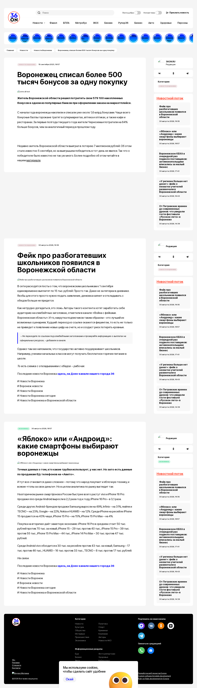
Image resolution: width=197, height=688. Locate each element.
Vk (151, 625)
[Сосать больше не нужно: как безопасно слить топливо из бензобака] (121, 38)
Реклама (16, 662)
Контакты (16, 668)
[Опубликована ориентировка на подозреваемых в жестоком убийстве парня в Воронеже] (109, 38)
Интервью (80, 633)
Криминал (103, 630)
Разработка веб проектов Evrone (152, 673)
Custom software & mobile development (154, 676)
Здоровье (166, 22)
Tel (141, 650)
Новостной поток (170, 98)
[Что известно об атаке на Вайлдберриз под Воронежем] (49, 38)
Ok (161, 625)
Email (150, 650)
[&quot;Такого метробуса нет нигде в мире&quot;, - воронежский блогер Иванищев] (12, 38)
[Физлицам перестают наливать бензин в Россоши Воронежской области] (157, 38)
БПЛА (66, 22)
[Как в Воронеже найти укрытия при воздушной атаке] (181, 38)
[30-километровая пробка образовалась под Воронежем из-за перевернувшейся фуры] (73, 38)
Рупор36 (123, 22)
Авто (151, 22)
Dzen (170, 625)
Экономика (23, 429)
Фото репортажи (106, 653)
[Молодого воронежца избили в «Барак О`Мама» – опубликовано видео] (133, 38)
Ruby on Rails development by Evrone (153, 679)
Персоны (182, 22)
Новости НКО (104, 640)
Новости (38, 22)
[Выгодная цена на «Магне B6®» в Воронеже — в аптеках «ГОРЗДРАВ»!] (37, 38)
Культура (79, 627)
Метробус (81, 22)
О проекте (16, 665)
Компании (103, 633)
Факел (53, 22)
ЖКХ (95, 22)
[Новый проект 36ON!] (85, 38)
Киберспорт (104, 660)
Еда (77, 653)
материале (33, 160)
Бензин (108, 22)
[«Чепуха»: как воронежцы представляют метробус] (61, 38)
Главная (10, 50)
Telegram (141, 635)
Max (141, 625)
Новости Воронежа (43, 50)
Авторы (102, 637)
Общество (80, 630)
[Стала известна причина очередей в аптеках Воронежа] (24, 38)
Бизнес (138, 22)
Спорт (101, 627)
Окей (69, 679)
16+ (13, 660)
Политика (103, 623)
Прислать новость (179, 12)
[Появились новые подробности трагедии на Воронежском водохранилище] (169, 38)
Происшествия (82, 637)
